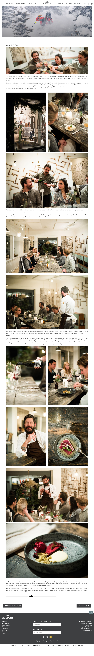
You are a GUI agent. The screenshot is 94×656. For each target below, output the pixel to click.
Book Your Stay (10, 3)
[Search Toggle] (91, 3)
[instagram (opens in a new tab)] (46, 637)
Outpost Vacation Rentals (86, 623)
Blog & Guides (68, 3)
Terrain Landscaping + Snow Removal (84, 627)
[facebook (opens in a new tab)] (43, 637)
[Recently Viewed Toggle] (85, 3)
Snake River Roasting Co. (86, 628)
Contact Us (77, 3)
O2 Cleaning (89, 625)
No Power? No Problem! (13, 606)
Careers (4, 633)
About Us (60, 3)
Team (3, 632)
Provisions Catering (87, 630)
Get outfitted (32, 3)
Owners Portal (5, 635)
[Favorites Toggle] (88, 3)
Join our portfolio (21, 3)
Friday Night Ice (83, 606)
